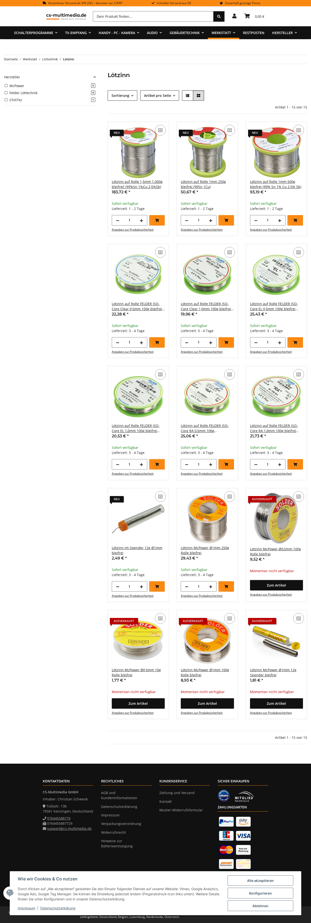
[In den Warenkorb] (157, 220)
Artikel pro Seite (157, 95)
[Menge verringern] (117, 220)
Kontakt (165, 801)
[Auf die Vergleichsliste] (160, 130)
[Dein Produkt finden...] (219, 16)
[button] (234, 16)
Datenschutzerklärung (58, 908)
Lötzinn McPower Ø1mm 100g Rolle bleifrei (205, 672)
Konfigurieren (260, 893)
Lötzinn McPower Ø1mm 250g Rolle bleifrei (205, 550)
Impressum (26, 908)
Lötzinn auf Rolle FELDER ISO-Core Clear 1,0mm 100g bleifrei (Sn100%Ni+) (206, 306)
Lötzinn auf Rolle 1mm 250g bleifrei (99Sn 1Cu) (203, 184)
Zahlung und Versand (177, 792)
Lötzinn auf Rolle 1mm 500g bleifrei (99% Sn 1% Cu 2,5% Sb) (275, 184)
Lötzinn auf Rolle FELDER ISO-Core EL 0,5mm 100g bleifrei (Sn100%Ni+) (274, 306)
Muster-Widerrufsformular (181, 810)
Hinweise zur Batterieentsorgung (117, 843)
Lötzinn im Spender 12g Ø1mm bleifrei (137, 550)
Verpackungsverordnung (121, 823)
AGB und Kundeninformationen (119, 795)
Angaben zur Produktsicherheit (133, 229)
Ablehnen (260, 906)
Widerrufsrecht (113, 832)
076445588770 (58, 818)
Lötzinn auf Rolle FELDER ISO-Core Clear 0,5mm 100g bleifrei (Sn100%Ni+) (137, 306)
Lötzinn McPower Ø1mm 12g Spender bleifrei (273, 672)
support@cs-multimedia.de (69, 828)
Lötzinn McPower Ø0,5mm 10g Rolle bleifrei (136, 672)
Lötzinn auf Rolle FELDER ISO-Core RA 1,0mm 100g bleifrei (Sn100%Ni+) (274, 428)
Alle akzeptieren (260, 880)
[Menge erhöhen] (141, 220)
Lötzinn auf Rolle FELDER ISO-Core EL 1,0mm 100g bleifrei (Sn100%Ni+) (136, 428)
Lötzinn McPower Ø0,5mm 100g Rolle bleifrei (275, 551)
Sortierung (120, 95)
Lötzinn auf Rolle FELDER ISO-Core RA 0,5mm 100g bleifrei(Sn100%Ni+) (205, 428)
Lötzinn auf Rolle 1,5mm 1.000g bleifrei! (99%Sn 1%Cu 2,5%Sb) (137, 184)
